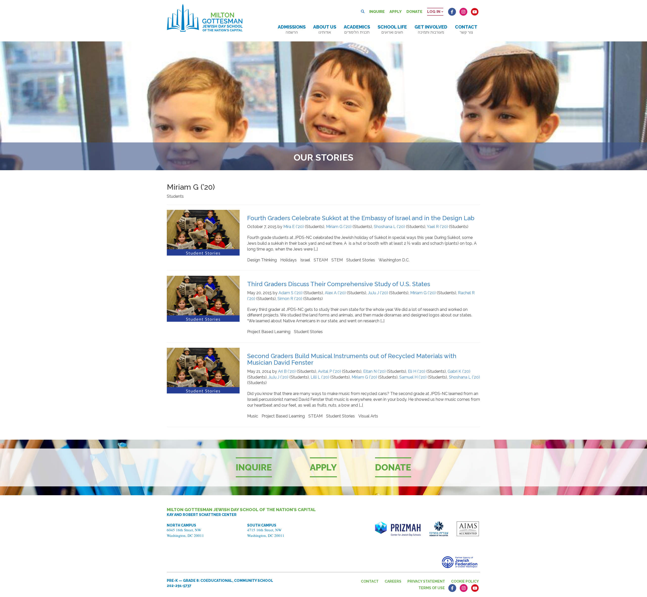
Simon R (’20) (290, 298)
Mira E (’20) (293, 226)
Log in (434, 11)
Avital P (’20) (329, 371)
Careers (393, 581)
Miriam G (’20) (339, 226)
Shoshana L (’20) (389, 226)
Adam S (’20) (291, 292)
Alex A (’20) (335, 292)
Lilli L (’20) (320, 377)
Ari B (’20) (287, 371)
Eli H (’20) (416, 371)
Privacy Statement (426, 581)
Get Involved (430, 29)
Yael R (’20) (437, 226)
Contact (466, 29)
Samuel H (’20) (413, 377)
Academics (357, 29)
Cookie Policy (465, 581)
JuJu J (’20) (378, 292)
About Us (324, 29)
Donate (414, 11)
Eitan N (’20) (374, 371)
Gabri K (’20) (459, 371)
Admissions (292, 29)
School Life (392, 29)
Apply (395, 11)
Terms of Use (432, 588)
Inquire (377, 11)
